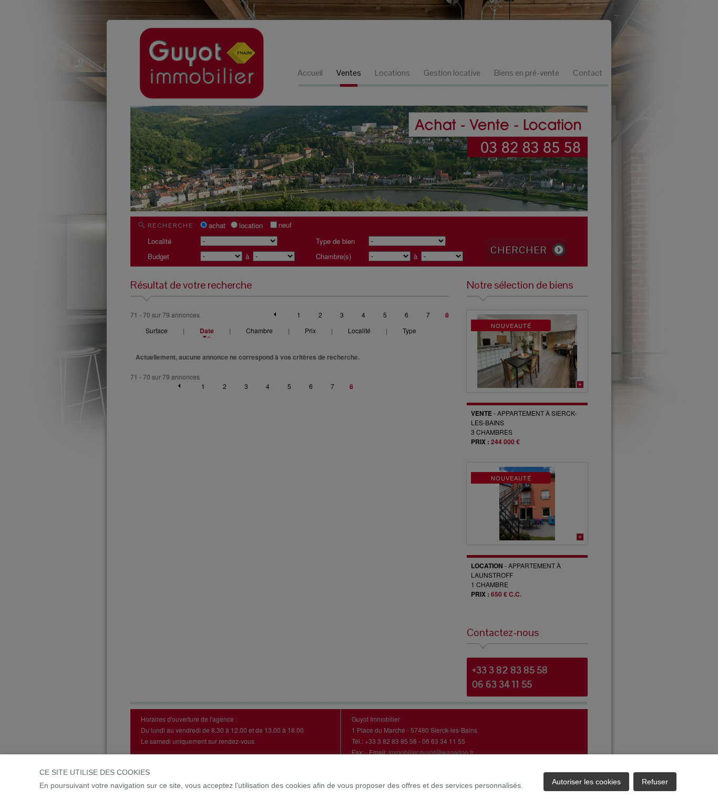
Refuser (655, 781)
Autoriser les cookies (586, 781)
